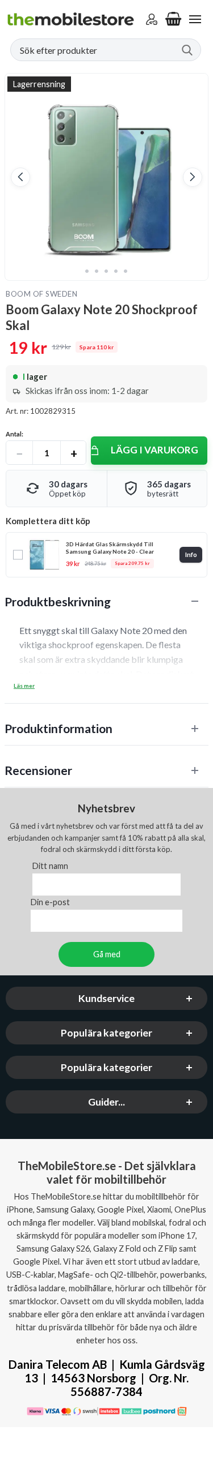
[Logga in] (151, 19)
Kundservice (106, 999)
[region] (106, 601)
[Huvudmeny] (194, 19)
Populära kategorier (106, 1033)
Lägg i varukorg (154, 450)
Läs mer (24, 685)
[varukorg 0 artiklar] (173, 19)
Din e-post (50, 902)
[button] (20, 177)
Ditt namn (50, 866)
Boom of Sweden (41, 293)
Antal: (14, 434)
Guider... (106, 1102)
